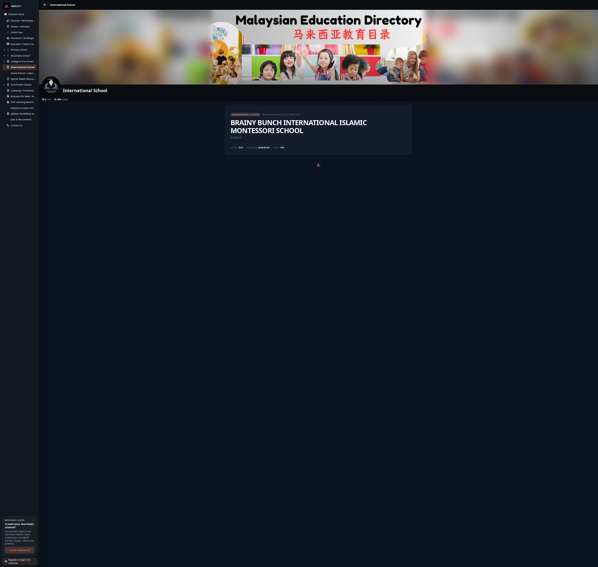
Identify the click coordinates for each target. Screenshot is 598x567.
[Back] (44, 4)
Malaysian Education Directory (281, 114)
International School (245, 114)
